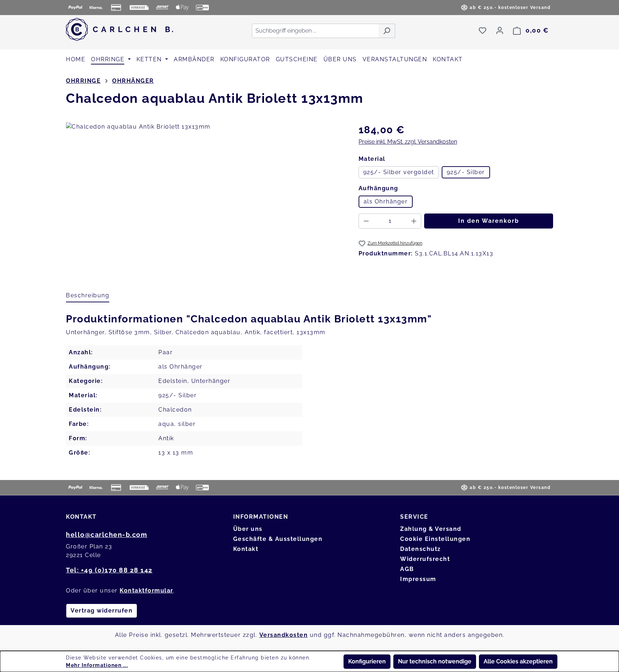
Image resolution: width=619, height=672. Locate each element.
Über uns (248, 528)
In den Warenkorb (488, 220)
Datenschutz (420, 549)
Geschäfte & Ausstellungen (278, 539)
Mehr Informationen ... (97, 665)
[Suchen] (386, 31)
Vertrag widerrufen (102, 610)
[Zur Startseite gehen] (119, 29)
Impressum (418, 579)
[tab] (87, 295)
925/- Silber (466, 172)
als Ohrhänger (386, 201)
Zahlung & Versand (430, 528)
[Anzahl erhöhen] (414, 221)
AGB (407, 569)
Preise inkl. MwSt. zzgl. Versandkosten (408, 141)
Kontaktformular (146, 590)
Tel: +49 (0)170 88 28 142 (109, 570)
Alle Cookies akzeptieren (518, 661)
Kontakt (246, 549)
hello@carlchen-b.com (106, 534)
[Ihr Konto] (499, 30)
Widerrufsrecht (425, 559)
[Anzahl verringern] (366, 221)
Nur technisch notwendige (434, 661)
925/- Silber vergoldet (398, 172)
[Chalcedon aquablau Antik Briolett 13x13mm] (205, 200)
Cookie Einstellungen (435, 539)
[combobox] (315, 31)
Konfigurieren (367, 661)
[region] (205, 200)
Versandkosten (283, 635)
